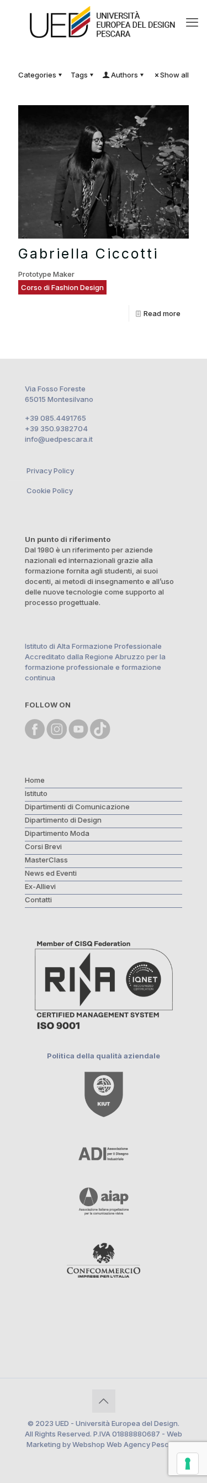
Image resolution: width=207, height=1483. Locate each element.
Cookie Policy (49, 490)
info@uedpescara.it (59, 439)
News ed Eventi (51, 873)
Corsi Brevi (43, 846)
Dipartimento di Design (63, 819)
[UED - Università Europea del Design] (103, 22)
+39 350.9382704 (56, 428)
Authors (124, 74)
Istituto (36, 793)
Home (35, 780)
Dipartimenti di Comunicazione (77, 806)
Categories (37, 74)
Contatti (38, 899)
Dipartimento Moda (57, 833)
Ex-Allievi (40, 886)
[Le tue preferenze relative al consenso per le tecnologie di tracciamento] (187, 1463)
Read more (162, 313)
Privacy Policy (50, 470)
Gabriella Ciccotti (88, 253)
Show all (174, 74)
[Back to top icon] (103, 1401)
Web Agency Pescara (144, 1444)
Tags (79, 74)
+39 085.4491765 (55, 418)
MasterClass (46, 859)
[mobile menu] (192, 22)
